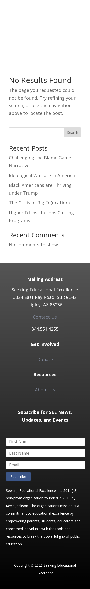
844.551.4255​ (45, 329)
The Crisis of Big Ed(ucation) (39, 203)
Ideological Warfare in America (42, 175)
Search (72, 132)
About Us (45, 390)
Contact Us (45, 317)
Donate (45, 359)
